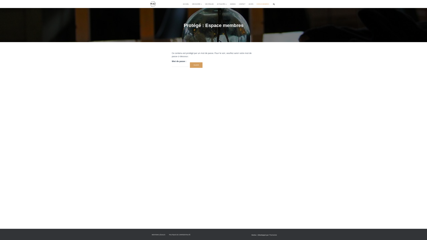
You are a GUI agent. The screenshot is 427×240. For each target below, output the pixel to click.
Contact (242, 4)
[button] (201, 4)
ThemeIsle (273, 235)
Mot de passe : (179, 61)
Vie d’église (209, 4)
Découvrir (196, 4)
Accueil (186, 4)
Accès (251, 4)
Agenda (233, 4)
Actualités (221, 4)
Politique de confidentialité (179, 235)
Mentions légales (158, 235)
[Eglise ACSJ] (152, 4)
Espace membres (263, 4)
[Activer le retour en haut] (422, 235)
